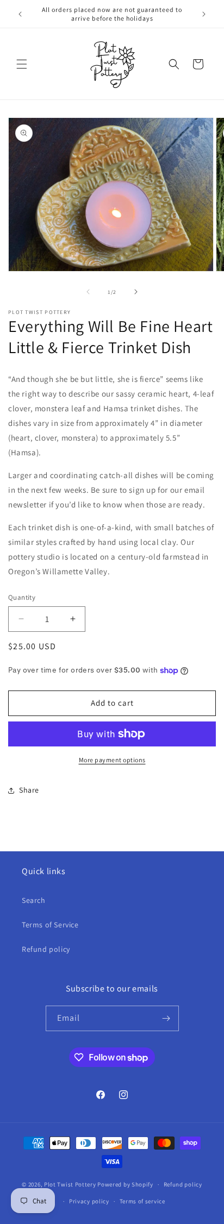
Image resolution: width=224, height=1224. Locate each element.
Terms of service (142, 1201)
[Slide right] (136, 292)
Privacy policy (89, 1201)
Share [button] (29, 790)
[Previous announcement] (20, 14)
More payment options (112, 760)
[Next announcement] (204, 14)
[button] (22, 64)
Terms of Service (50, 925)
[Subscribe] (166, 1018)
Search (34, 900)
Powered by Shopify (125, 1184)
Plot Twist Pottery (70, 1184)
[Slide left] (88, 292)
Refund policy (46, 949)
